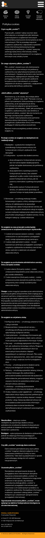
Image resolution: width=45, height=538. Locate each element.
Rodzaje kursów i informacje (39, 17)
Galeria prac (5, 17)
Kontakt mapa (28, 17)
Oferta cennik (17, 17)
